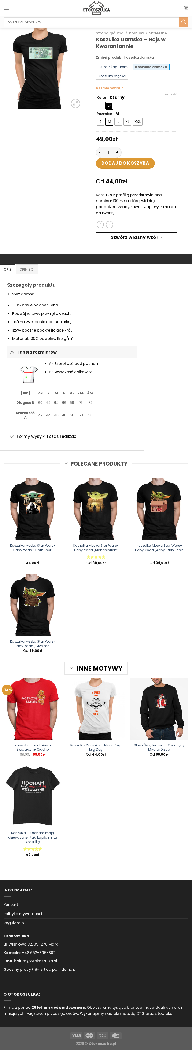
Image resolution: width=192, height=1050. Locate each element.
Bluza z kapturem (113, 67)
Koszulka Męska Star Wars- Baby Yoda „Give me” (32, 643)
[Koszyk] (186, 8)
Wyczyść (170, 94)
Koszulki (136, 33)
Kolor (101, 97)
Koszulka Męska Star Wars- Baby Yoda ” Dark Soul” (32, 547)
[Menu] (6, 8)
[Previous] (7, 69)
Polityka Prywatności (23, 913)
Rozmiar (104, 114)
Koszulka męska (112, 76)
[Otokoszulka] (96, 8)
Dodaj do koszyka (125, 163)
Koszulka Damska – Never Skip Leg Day (95, 747)
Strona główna (110, 33)
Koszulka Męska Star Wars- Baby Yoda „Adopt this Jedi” (159, 547)
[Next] (74, 69)
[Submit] (183, 22)
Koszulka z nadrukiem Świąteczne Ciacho (33, 747)
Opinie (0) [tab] (26, 269)
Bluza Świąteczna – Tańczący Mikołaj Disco (159, 747)
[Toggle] (12, 352)
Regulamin (14, 923)
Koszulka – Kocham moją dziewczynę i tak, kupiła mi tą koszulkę (32, 837)
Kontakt (11, 904)
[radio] (100, 105)
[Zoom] (75, 103)
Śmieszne (158, 33)
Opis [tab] (7, 269)
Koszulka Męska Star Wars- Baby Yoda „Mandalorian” (96, 547)
